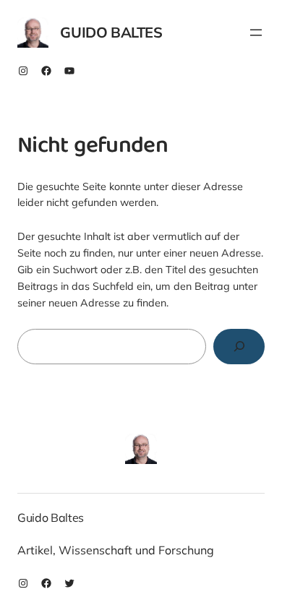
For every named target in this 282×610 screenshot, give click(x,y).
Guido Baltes (111, 32)
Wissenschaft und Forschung (136, 550)
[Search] (239, 346)
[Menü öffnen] (256, 32)
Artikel (35, 550)
